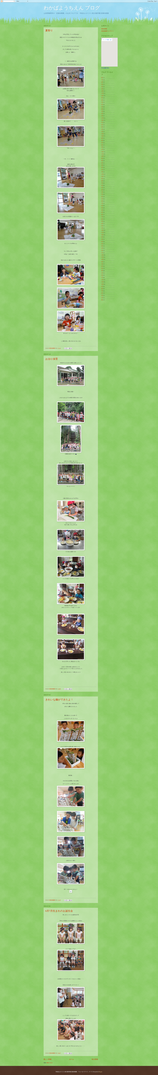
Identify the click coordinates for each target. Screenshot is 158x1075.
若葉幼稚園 (104, 29)
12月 (102, 91)
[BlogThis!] (66, 348)
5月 (102, 84)
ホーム (71, 1059)
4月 (102, 86)
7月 (102, 80)
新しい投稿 (47, 1059)
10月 (102, 95)
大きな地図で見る (105, 68)
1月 (102, 115)
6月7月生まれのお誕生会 (59, 910)
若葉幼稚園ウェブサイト (107, 31)
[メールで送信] (65, 348)
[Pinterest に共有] (71, 348)
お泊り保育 (51, 358)
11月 (102, 93)
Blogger (100, 1071)
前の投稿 (95, 1059)
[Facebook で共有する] (69, 348)
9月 (102, 98)
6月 (102, 82)
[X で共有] (68, 348)
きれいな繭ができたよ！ (59, 699)
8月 (102, 77)
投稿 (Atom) (49, 1062)
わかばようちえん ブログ (72, 7)
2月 (102, 89)
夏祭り (49, 30)
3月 (102, 111)
